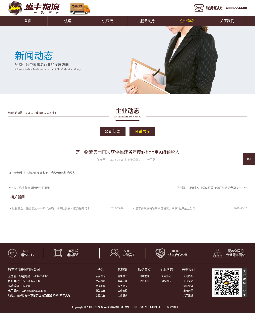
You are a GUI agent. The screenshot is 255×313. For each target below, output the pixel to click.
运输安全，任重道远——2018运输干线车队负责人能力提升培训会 (51, 210)
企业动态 (38, 112)
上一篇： (29, 187)
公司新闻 (51, 112)
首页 (27, 21)
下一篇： (212, 187)
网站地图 (171, 307)
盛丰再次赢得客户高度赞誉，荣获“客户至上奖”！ (165, 208)
